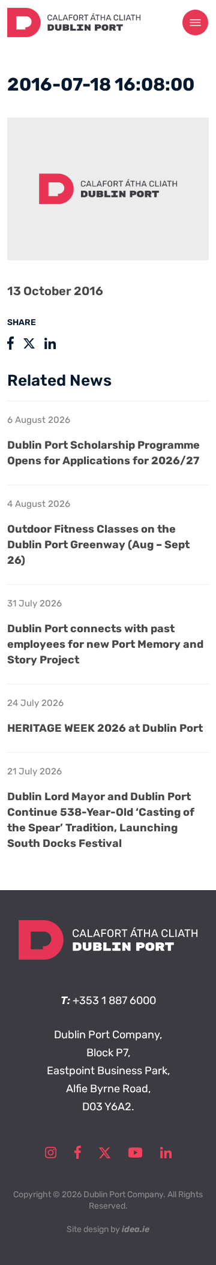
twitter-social (104, 1152)
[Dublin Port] (73, 33)
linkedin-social (166, 1152)
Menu (195, 23)
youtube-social (135, 1152)
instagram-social (50, 1152)
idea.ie (135, 1229)
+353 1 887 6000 (114, 1000)
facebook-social (77, 1152)
